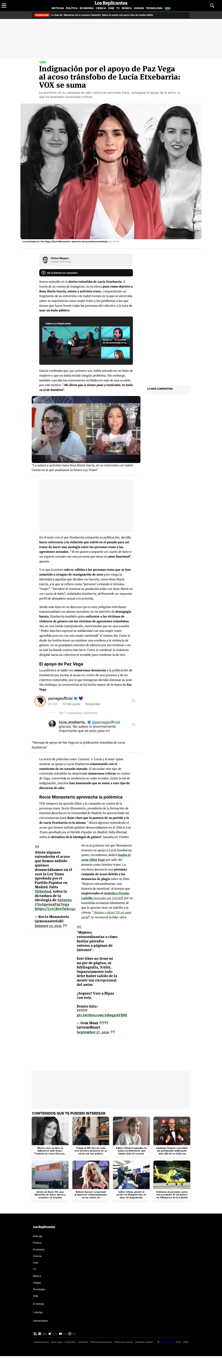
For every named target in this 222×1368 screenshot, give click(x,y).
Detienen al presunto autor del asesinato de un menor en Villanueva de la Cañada (172, 1195)
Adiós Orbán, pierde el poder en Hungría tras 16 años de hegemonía (131, 1195)
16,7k (54, 1333)
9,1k (64, 1333)
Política (72, 8)
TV (118, 8)
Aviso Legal (56, 1342)
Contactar (83, 1342)
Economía (87, 8)
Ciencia (101, 8)
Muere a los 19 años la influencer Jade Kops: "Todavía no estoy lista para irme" (50, 1151)
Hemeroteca (40, 1320)
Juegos (139, 8)
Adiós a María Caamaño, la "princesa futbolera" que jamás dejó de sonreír (131, 1151)
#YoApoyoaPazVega (52, 904)
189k (44, 1333)
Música (127, 8)
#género (64, 900)
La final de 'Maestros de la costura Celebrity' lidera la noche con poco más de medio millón (94, 15)
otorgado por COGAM (108, 898)
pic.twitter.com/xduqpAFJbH (102, 1015)
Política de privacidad (101, 1342)
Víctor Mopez (60, 258)
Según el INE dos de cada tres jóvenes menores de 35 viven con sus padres (91, 1151)
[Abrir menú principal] (4, 6)
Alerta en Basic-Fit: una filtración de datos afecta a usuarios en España (50, 1195)
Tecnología (154, 8)
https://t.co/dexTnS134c (55, 908)
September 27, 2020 (93, 1032)
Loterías (38, 1312)
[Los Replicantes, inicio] (111, 3)
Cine (111, 8)
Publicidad (70, 1342)
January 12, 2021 (48, 926)
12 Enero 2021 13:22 (61, 261)
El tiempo (38, 1303)
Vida (168, 8)
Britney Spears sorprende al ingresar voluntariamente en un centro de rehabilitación (90, 1195)
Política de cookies (123, 1342)
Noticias (58, 8)
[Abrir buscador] (212, 5)
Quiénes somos (41, 1342)
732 (73, 1333)
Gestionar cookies (144, 1342)
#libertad (43, 891)
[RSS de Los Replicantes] (35, 1333)
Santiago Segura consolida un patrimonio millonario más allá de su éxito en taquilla (172, 1151)
